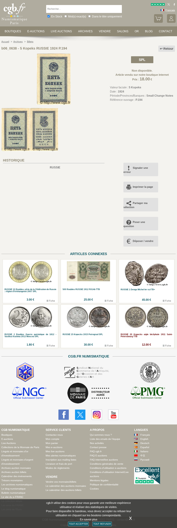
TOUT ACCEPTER (78, 524)
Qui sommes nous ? (101, 434)
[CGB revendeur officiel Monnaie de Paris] (88, 393)
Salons (122, 31)
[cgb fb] (173, 4)
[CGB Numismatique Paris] (14, 24)
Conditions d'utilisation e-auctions (108, 468)
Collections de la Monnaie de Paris (20, 447)
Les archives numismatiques (16, 484)
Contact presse (98, 447)
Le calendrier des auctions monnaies (66, 486)
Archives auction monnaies (16, 468)
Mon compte (52, 439)
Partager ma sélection (135, 205)
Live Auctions (8, 443)
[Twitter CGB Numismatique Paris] (80, 414)
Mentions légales (99, 480)
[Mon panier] (158, 22)
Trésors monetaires (12, 480)
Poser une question (134, 224)
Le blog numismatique (13, 488)
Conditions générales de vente (106, 463)
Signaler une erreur (135, 169)
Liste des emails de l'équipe (105, 439)
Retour (168, 48)
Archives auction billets (13, 472)
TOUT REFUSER (102, 524)
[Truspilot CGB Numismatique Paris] (158, 4)
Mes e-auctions (54, 447)
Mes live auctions (55, 451)
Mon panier (52, 443)
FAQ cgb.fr (96, 451)
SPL (142, 59)
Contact (165, 31)
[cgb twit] (168, 4)
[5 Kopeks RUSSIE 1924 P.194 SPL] (54, 103)
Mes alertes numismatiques (61, 455)
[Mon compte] (171, 22)
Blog (149, 31)
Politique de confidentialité (104, 484)
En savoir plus (88, 519)
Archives (85, 31)
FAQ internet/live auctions (104, 459)
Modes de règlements (57, 468)
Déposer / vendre (143, 240)
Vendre (105, 31)
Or (137, 31)
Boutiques (13, 31)
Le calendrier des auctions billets (63, 490)
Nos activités (97, 443)
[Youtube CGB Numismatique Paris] (113, 414)
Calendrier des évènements (16, 476)
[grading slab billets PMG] (148, 393)
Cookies (94, 488)
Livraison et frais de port (59, 463)
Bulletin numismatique (13, 492)
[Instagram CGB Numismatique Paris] (97, 414)
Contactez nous (54, 434)
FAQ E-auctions (98, 455)
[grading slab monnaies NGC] (29, 393)
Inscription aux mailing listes (61, 459)
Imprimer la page (143, 186)
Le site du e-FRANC (12, 497)
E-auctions (36, 31)
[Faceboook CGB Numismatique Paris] (63, 414)
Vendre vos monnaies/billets (61, 481)
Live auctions (61, 31)
